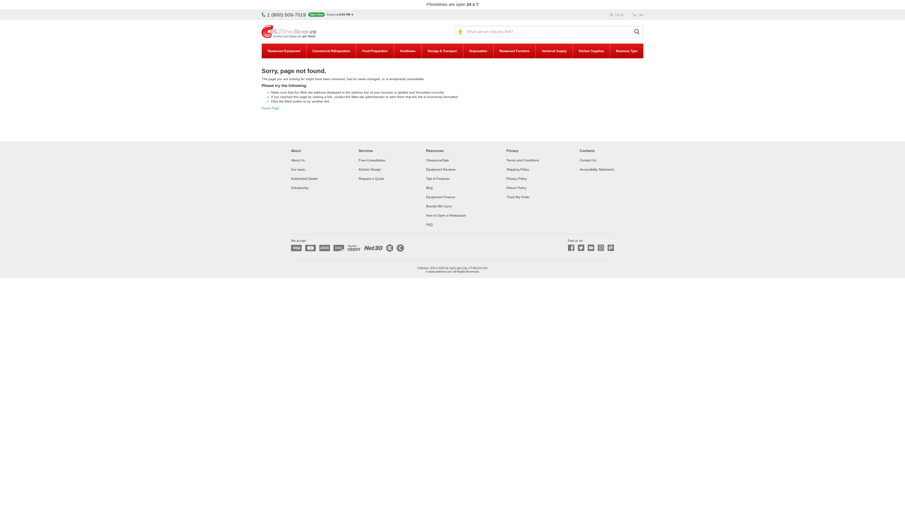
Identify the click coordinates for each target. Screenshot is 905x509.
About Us (298, 160)
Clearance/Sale (437, 160)
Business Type (626, 51)
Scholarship (300, 188)
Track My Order (518, 197)
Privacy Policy (516, 179)
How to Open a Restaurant (446, 215)
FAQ (429, 224)
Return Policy (516, 188)
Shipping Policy (517, 169)
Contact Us (588, 160)
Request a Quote (371, 179)
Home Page (270, 108)
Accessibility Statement (597, 169)
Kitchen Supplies (591, 51)
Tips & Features (438, 179)
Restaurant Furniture (514, 51)
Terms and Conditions (522, 160)
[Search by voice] (460, 32)
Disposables (478, 51)
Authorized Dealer (304, 179)
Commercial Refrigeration (331, 51)
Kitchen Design (370, 169)
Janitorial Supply (554, 51)
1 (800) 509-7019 (286, 14)
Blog (429, 188)
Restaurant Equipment (284, 51)
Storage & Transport (442, 51)
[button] (330, 14)
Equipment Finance (440, 197)
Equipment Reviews (441, 169)
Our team (298, 169)
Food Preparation (375, 51)
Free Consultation (372, 160)
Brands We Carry (439, 206)
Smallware (407, 51)
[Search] (637, 32)
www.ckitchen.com (440, 271)
